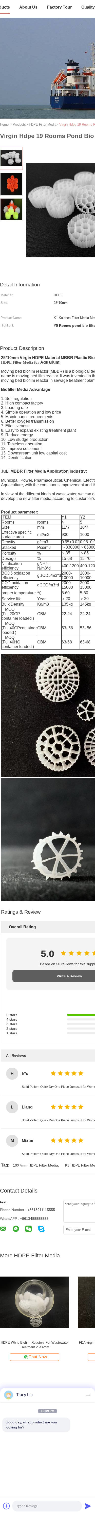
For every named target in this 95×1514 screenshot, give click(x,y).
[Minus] (88, 1395)
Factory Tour (59, 7)
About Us (28, 7)
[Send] (88, 1505)
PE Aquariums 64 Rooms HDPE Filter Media (34, 1342)
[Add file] (6, 1505)
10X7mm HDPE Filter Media (35, 1165)
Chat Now (37, 1357)
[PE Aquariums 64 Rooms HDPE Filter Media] (34, 1302)
